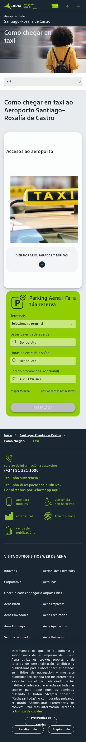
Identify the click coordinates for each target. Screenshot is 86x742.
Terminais (18, 316)
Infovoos (10, 571)
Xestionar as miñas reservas (58, 391)
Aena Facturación (55, 615)
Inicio (8, 435)
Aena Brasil (12, 604)
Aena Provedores (16, 615)
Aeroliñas (49, 582)
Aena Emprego (14, 626)
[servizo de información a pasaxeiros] (43, 459)
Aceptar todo (61, 729)
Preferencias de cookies (41, 721)
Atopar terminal (20, 391)
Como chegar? (14, 441)
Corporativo (12, 582)
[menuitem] (43, 49)
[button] (79, 6)
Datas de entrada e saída (29, 334)
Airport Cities (52, 593)
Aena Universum (54, 637)
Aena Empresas (53, 604)
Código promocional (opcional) (34, 371)
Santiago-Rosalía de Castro (40, 435)
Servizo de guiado (17, 637)
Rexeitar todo (28, 729)
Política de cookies (28, 711)
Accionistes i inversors (59, 571)
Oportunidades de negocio (23, 593)
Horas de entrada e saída (29, 353)
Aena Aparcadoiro (55, 626)
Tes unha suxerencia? (22, 478)
